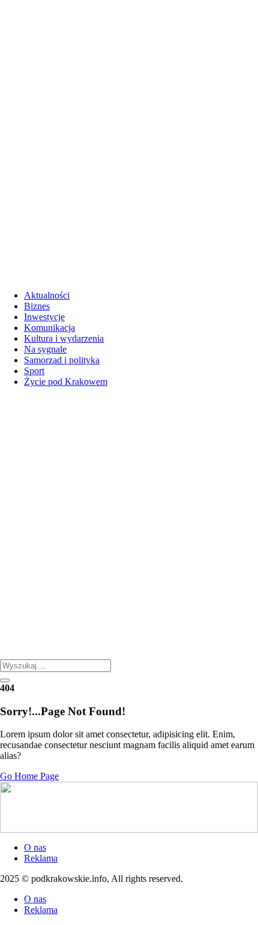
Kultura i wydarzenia (64, 338)
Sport (34, 371)
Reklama (41, 858)
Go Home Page (29, 776)
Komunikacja (49, 328)
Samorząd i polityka (62, 360)
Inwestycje (44, 317)
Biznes (37, 306)
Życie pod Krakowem (65, 381)
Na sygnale (45, 349)
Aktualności (47, 295)
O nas (35, 847)
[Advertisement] (129, 140)
